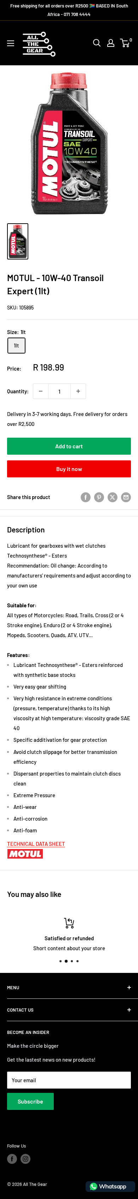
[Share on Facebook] (86, 497)
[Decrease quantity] (40, 391)
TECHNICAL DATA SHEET (36, 844)
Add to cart (69, 446)
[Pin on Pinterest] (99, 497)
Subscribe (30, 1101)
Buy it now (69, 468)
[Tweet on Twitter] (112, 497)
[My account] (110, 43)
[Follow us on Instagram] (25, 1159)
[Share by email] (126, 497)
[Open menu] (10, 43)
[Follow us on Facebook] (12, 1159)
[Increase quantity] (78, 391)
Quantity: (18, 391)
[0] (125, 43)
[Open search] (97, 43)
